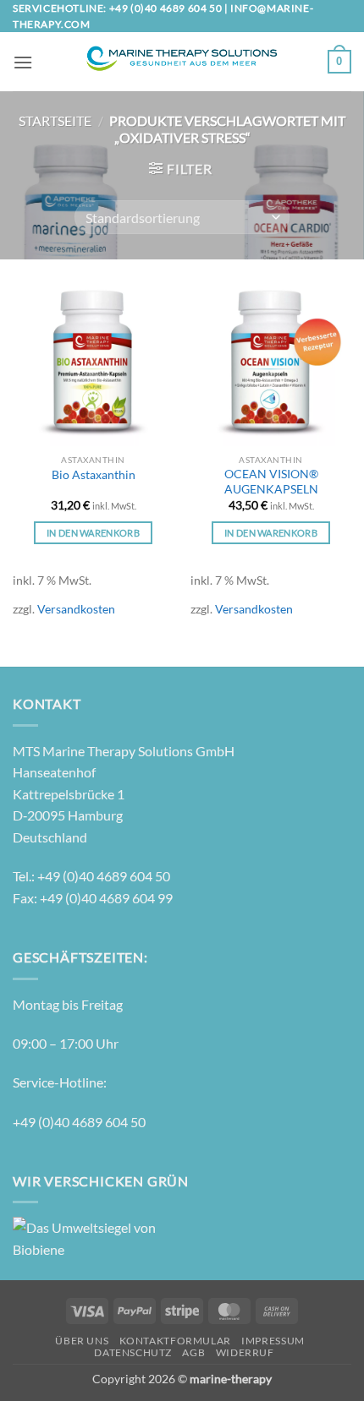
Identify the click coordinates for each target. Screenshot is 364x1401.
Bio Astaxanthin (93, 475)
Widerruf (245, 1352)
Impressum (273, 1340)
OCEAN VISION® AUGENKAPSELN (271, 481)
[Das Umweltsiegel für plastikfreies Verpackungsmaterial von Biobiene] (85, 1237)
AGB (193, 1352)
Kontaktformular (175, 1340)
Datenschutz (133, 1352)
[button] (23, 62)
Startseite (55, 120)
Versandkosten (76, 609)
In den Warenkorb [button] (93, 532)
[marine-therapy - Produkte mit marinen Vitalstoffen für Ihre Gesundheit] (180, 61)
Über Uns (81, 1340)
